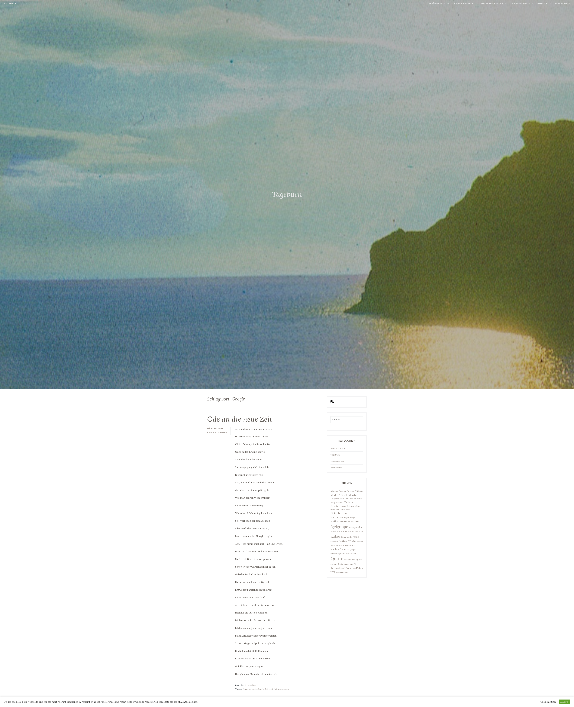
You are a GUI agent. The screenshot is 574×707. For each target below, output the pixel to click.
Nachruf (335, 549)
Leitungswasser (281, 689)
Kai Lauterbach (345, 531)
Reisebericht (349, 559)
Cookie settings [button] (548, 702)
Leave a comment (218, 432)
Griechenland (339, 513)
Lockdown (334, 542)
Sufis (340, 564)
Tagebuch (10, 3)
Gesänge (434, 3)
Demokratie (334, 509)
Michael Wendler (345, 545)
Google (260, 689)
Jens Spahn (354, 527)
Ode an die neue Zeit (239, 419)
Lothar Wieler (348, 541)
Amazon (246, 689)
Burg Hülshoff (336, 502)
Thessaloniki (348, 564)
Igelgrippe (339, 526)
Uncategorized (337, 461)
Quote (336, 558)
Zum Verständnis (519, 3)
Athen (342, 499)
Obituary (346, 549)
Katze (335, 536)
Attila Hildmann (350, 499)
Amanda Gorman (346, 491)
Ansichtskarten (337, 448)
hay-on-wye (349, 517)
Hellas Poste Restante (344, 521)
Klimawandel (346, 537)
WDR (333, 572)
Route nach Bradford (461, 3)
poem (342, 553)
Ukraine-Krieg (354, 568)
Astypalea (334, 498)
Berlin (359, 498)
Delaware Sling (353, 506)
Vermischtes (250, 685)
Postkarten (350, 553)
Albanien (334, 491)
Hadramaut (337, 517)
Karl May (359, 531)
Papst (353, 550)
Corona (343, 506)
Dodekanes (345, 509)
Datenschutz (561, 3)
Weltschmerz (342, 572)
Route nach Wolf (492, 3)
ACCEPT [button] (564, 702)
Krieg (356, 536)
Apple (254, 689)
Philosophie (334, 553)
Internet (269, 689)
